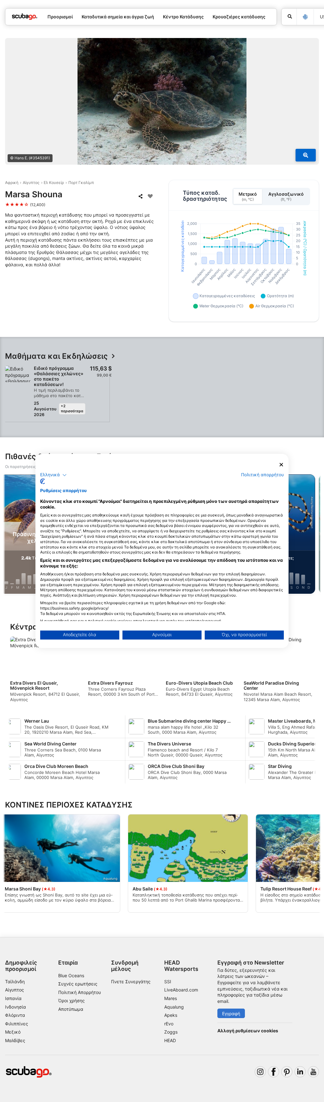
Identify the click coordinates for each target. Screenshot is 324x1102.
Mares (170, 998)
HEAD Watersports (181, 965)
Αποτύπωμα (70, 1009)
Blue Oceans (71, 975)
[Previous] (10, 535)
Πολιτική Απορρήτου (79, 992)
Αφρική (11, 182)
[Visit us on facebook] (273, 1071)
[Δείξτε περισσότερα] (306, 155)
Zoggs (171, 1032)
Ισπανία (13, 998)
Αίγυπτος (31, 182)
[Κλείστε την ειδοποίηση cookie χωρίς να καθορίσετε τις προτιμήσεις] (281, 465)
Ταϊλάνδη (15, 981)
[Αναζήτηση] (289, 17)
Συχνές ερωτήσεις (77, 983)
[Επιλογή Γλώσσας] (305, 17)
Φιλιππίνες (16, 1023)
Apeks (170, 1015)
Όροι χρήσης (71, 1000)
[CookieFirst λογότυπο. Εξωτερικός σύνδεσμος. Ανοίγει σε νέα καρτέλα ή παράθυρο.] (42, 481)
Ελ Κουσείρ (54, 182)
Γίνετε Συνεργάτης (131, 981)
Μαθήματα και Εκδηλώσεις (56, 356)
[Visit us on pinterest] (286, 1071)
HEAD (170, 1040)
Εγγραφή (231, 1013)
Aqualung (174, 1007)
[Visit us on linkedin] (300, 1071)
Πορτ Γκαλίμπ (81, 182)
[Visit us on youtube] (313, 1071)
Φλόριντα (15, 1015)
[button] (53, 475)
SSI (167, 981)
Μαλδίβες (15, 1040)
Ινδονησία (15, 1007)
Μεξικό (13, 1032)
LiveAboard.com (181, 989)
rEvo (168, 1023)
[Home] (24, 16)
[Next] (313, 535)
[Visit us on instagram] (260, 1071)
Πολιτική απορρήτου (262, 474)
